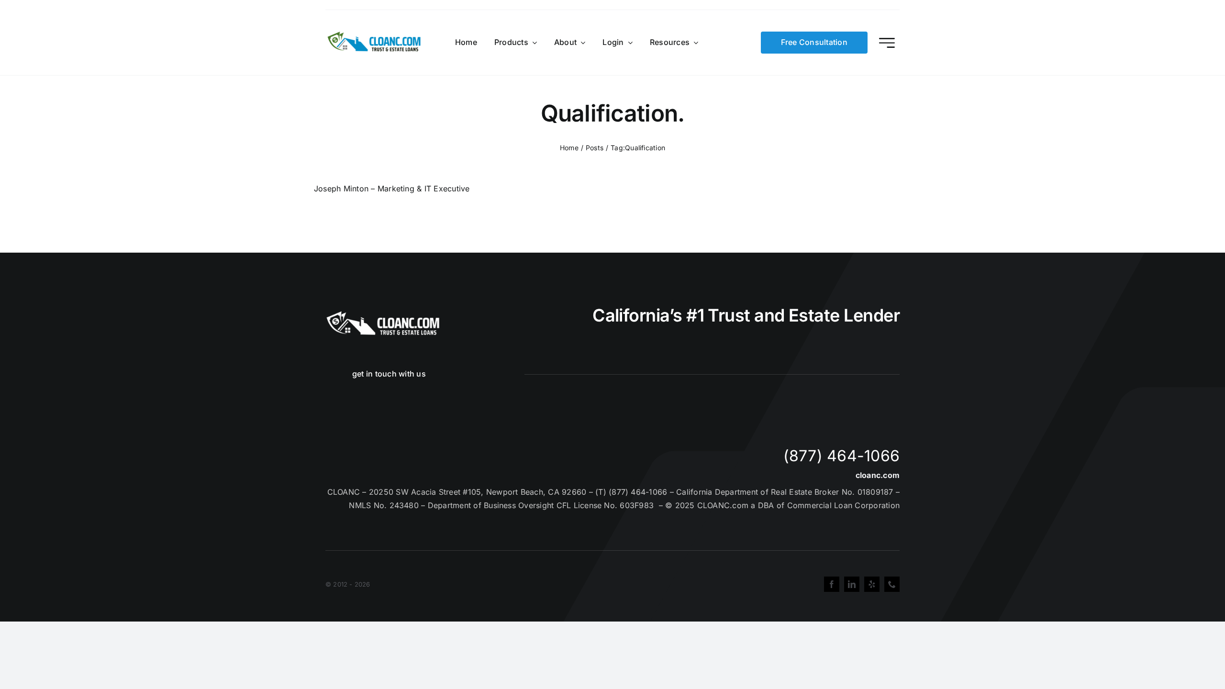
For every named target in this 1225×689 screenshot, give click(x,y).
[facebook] (831, 584)
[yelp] (872, 584)
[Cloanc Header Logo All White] (382, 314)
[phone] (892, 584)
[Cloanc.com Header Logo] (374, 35)
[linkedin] (851, 584)
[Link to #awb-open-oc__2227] (887, 43)
